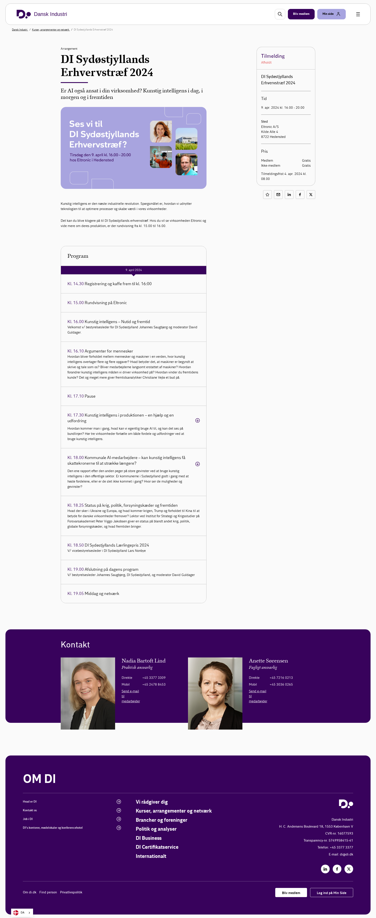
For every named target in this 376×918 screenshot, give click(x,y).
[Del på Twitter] (311, 194)
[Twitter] (348, 869)
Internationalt (151, 856)
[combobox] (22, 913)
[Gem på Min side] (267, 194)
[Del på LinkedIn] (289, 194)
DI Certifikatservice (157, 847)
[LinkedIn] (325, 869)
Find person (48, 892)
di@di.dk (346, 854)
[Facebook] (337, 869)
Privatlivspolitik (71, 892)
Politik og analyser (156, 829)
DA (22, 912)
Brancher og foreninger (161, 820)
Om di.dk (29, 892)
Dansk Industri (20, 29)
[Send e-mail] (278, 194)
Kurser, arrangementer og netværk (51, 29)
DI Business (149, 838)
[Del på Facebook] (300, 194)
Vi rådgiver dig (152, 802)
